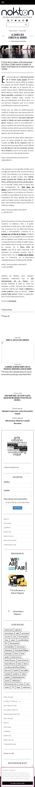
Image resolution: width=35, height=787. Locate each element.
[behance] (27, 20)
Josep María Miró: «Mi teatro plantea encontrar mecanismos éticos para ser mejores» (17, 397)
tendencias (10, 545)
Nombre (7, 482)
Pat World (12, 301)
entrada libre (9, 647)
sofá (27, 684)
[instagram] (23, 20)
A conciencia (11, 710)
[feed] (8, 20)
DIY (6, 643)
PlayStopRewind (18, 677)
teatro (7, 687)
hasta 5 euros (16, 657)
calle (17, 633)
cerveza (8, 637)
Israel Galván (22, 79)
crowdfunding (23, 640)
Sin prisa (15, 31)
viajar (18, 687)
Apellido (7, 490)
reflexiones (10, 540)
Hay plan (8, 697)
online (24, 674)
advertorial (9, 630)
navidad (7, 674)
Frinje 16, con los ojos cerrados (17, 340)
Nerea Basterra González (18, 41)
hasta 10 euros (10, 660)
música (7, 532)
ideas (20, 664)
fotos (16, 654)
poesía (7, 681)
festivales (8, 654)
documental (14, 643)
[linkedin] (19, 20)
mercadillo (24, 670)
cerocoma (25, 633)
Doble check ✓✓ (12, 701)
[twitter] (16, 20)
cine (14, 637)
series (21, 684)
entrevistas (20, 647)
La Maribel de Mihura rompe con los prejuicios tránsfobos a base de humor (17, 368)
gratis (7, 657)
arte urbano (9, 633)
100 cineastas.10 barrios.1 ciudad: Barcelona (17, 420)
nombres (16, 674)
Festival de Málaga (21, 650)
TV (13, 687)
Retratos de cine (11, 684)
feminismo (8, 650)
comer (13, 640)
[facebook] (12, 20)
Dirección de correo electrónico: (15, 499)
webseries (26, 687)
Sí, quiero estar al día (17, 783)
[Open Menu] (3, 2)
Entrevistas (10, 705)
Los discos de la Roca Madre (15, 667)
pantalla (9, 536)
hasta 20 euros (10, 664)
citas (6, 640)
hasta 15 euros (23, 660)
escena (10, 31)
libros (7, 527)
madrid (15, 670)
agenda (18, 630)
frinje (22, 654)
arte (6, 519)
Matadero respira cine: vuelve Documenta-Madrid (17, 411)
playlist (7, 677)
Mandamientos (12, 714)
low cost (8, 670)
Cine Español (23, 637)
